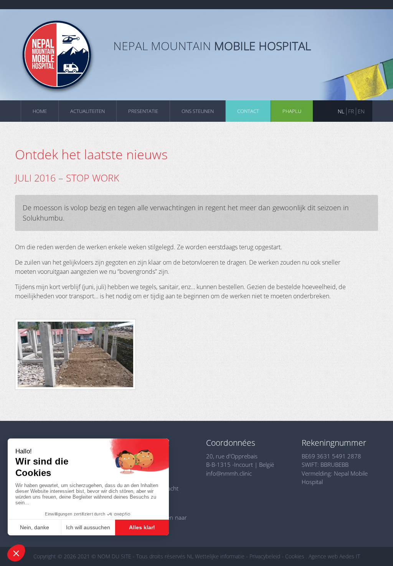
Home (40, 111)
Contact (248, 111)
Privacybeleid (264, 556)
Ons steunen (198, 111)
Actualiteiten (87, 111)
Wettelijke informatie (219, 556)
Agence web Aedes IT (334, 556)
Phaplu (291, 111)
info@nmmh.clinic (229, 473)
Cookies (294, 556)
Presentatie (143, 111)
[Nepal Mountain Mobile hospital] (57, 54)
